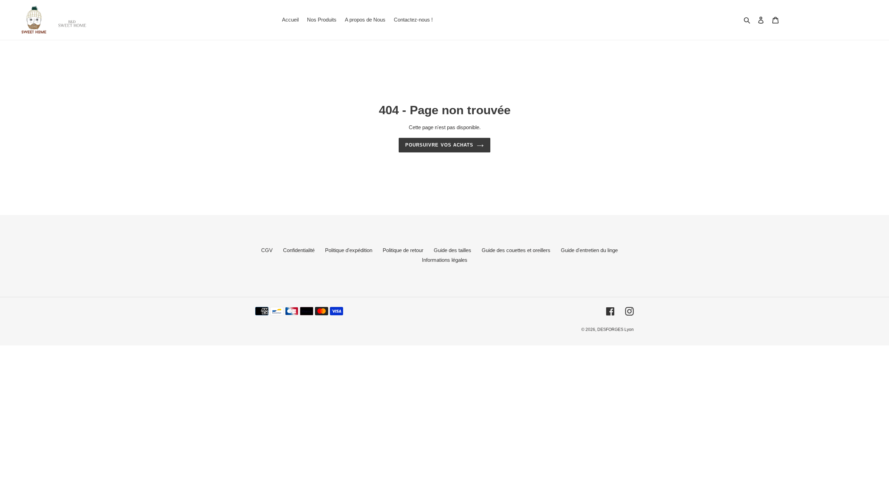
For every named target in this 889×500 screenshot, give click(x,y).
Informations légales (444, 260)
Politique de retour (403, 250)
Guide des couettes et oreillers (516, 250)
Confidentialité (299, 250)
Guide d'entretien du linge (589, 250)
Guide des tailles (452, 250)
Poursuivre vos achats (439, 145)
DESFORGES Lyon (615, 329)
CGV (267, 250)
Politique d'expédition (348, 250)
